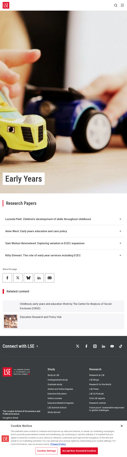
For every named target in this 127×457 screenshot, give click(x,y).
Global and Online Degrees (60, 389)
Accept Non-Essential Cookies (79, 451)
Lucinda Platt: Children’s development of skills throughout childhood (48, 219)
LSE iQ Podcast (96, 393)
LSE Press (94, 389)
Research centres (97, 403)
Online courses (55, 398)
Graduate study (55, 384)
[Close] (121, 426)
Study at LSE (53, 375)
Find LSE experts (97, 398)
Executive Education (57, 393)
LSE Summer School (57, 407)
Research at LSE (97, 375)
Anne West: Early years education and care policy (36, 231)
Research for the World (100, 384)
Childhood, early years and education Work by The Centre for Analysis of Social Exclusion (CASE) (65, 306)
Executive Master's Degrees (61, 403)
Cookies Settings (46, 451)
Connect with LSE (18, 346)
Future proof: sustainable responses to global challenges (106, 408)
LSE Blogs (94, 380)
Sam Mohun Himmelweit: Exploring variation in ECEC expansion (45, 243)
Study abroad (54, 412)
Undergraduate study (58, 380)
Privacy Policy (58, 444)
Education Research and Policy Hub (41, 317)
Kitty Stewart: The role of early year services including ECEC (43, 255)
